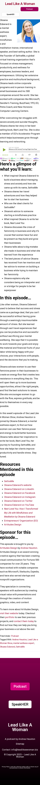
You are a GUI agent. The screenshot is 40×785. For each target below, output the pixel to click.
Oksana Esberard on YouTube (19, 505)
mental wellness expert (23, 643)
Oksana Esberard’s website (17, 485)
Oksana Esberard (7, 646)
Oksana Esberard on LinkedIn (19, 489)
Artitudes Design (12, 524)
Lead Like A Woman (20, 4)
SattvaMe (9, 481)
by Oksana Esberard (21, 513)
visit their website (9, 613)
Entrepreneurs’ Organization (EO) (21, 520)
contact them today (24, 621)
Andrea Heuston (29, 548)
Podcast (15, 636)
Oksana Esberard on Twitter (18, 501)
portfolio (10, 617)
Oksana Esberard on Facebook (19, 493)
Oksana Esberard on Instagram (20, 497)
